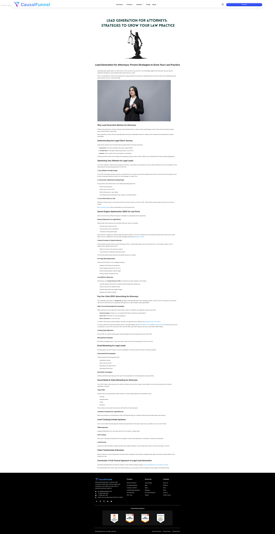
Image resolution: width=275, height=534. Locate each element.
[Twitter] (104, 501)
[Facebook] (96, 501)
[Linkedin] (107, 501)
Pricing (148, 4)
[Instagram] (100, 501)
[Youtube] (111, 501)
